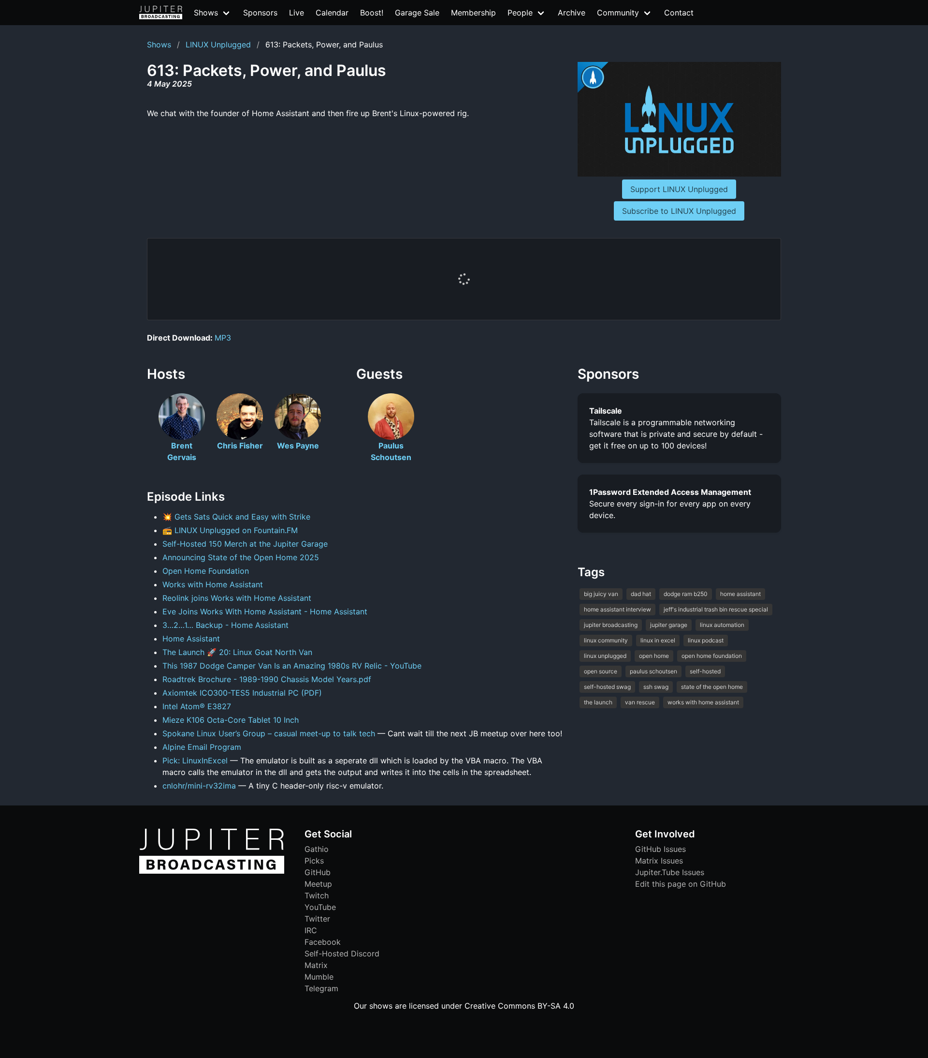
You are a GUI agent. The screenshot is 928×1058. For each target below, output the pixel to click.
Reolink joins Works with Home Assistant (236, 598)
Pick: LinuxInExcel (195, 760)
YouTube (320, 907)
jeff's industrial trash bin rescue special (716, 609)
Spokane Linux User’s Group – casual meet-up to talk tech (268, 733)
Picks (314, 860)
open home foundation (712, 655)
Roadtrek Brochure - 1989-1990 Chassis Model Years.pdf (266, 679)
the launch (598, 702)
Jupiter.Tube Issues (669, 872)
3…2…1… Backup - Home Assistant (225, 625)
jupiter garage (668, 624)
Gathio (316, 849)
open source (600, 671)
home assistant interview (617, 609)
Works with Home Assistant (212, 584)
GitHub (317, 872)
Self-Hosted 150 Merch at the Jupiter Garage (245, 544)
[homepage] (160, 12)
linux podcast (706, 640)
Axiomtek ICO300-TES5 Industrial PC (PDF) (242, 693)
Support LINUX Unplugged (679, 189)
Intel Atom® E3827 (196, 706)
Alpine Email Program (201, 747)
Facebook (322, 942)
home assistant (740, 593)
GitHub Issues (660, 849)
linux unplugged (605, 655)
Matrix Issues (659, 860)
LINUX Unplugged (218, 44)
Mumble (319, 977)
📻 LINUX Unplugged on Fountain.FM (230, 530)
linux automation (722, 624)
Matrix (316, 965)
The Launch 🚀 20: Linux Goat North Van (237, 652)
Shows (159, 44)
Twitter (317, 919)
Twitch (316, 895)
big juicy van (601, 593)
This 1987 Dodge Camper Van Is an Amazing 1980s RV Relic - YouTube (291, 666)
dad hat (641, 593)
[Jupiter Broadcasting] (211, 871)
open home (654, 655)
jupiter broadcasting (611, 624)
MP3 (223, 338)
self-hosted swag (607, 686)
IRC (310, 930)
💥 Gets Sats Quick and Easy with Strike (236, 517)
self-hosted (705, 671)
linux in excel (657, 640)
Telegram (321, 988)
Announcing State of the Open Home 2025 (240, 557)
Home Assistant (191, 638)
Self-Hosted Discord (341, 953)
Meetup (318, 884)
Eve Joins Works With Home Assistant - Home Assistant (264, 611)
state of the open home (712, 686)
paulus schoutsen (653, 671)
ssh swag (655, 686)
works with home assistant (703, 702)
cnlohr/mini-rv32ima (199, 785)
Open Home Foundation (205, 571)
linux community (606, 640)
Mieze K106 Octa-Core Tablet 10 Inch (230, 720)
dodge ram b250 (686, 593)
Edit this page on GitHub (680, 884)
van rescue (640, 702)
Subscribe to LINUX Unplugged (679, 211)
